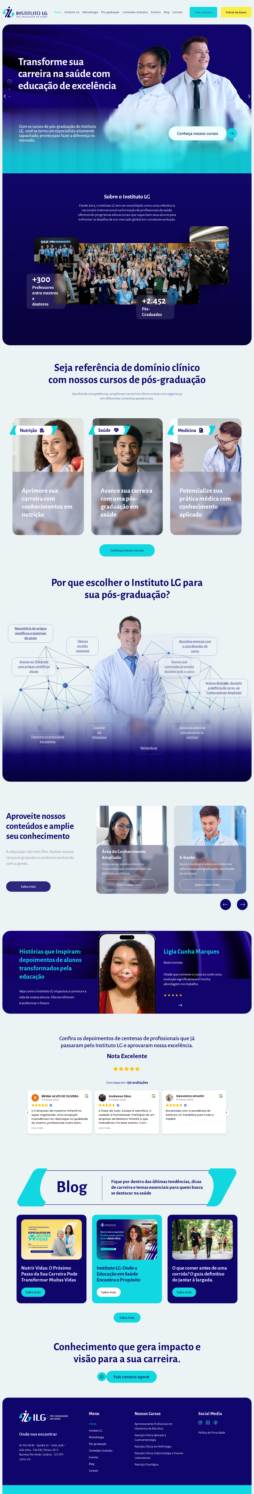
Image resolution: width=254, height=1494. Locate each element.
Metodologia (90, 12)
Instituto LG (72, 12)
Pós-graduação (110, 12)
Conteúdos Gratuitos (135, 12)
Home (58, 12)
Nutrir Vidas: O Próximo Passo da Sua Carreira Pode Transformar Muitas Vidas (49, 1274)
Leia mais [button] (37, 1128)
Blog (166, 12)
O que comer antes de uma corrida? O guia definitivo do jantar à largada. (199, 1274)
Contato (177, 12)
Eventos (156, 12)
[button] (4, 96)
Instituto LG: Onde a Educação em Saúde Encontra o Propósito (118, 1274)
